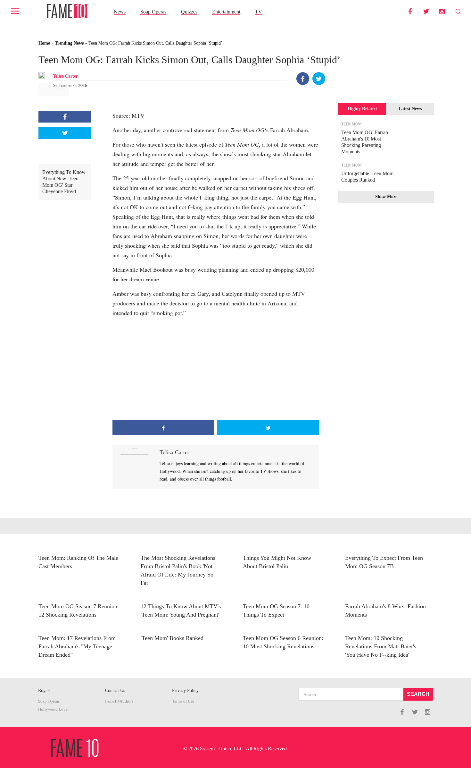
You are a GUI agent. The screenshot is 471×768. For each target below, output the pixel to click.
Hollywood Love (53, 709)
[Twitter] (319, 79)
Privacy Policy (185, 690)
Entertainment (226, 11)
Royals (44, 690)
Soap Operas (153, 11)
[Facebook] (303, 79)
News (120, 11)
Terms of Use (183, 701)
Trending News (69, 43)
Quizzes (189, 11)
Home (44, 43)
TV (258, 11)
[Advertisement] (215, 369)
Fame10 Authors (119, 701)
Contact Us (115, 690)
